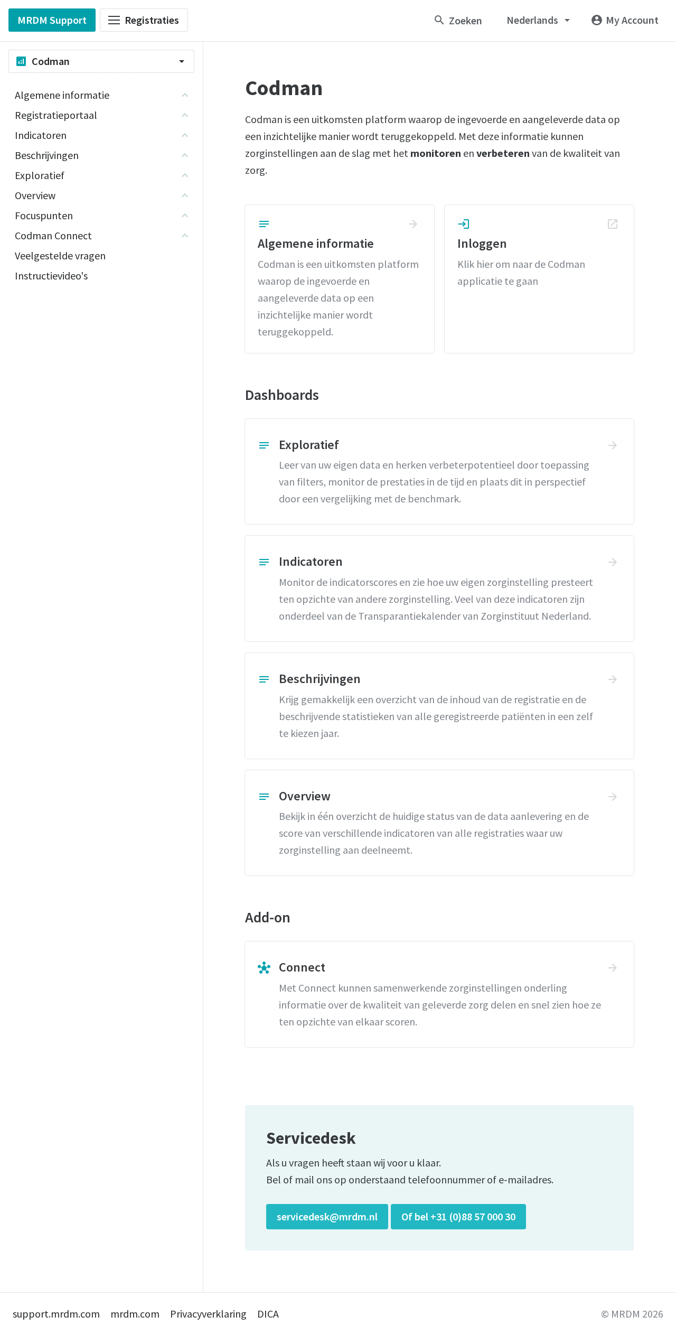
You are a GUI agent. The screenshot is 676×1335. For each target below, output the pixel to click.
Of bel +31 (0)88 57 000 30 (458, 1216)
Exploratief (39, 175)
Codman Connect (53, 235)
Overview (35, 195)
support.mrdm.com (56, 1313)
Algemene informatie (62, 94)
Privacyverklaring (208, 1313)
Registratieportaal (56, 115)
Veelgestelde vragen (60, 255)
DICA (268, 1313)
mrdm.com (134, 1313)
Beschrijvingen (47, 155)
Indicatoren (41, 135)
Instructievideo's (51, 275)
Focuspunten (44, 215)
